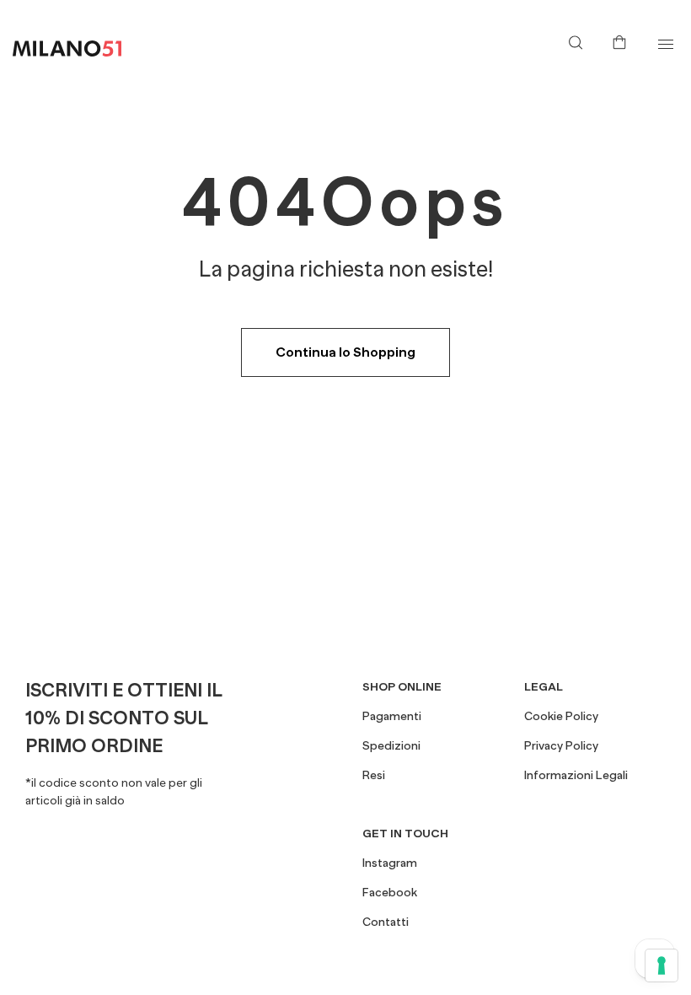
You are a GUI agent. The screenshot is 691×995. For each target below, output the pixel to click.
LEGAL (543, 686)
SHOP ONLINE (402, 686)
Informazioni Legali (576, 775)
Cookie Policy (561, 716)
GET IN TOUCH (405, 833)
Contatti (385, 921)
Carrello (623, 40)
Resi (373, 775)
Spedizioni (391, 745)
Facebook (389, 892)
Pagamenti (391, 716)
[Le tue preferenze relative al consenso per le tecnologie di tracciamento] (661, 965)
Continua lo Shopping (345, 352)
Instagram (389, 862)
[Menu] (665, 44)
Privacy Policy (561, 745)
